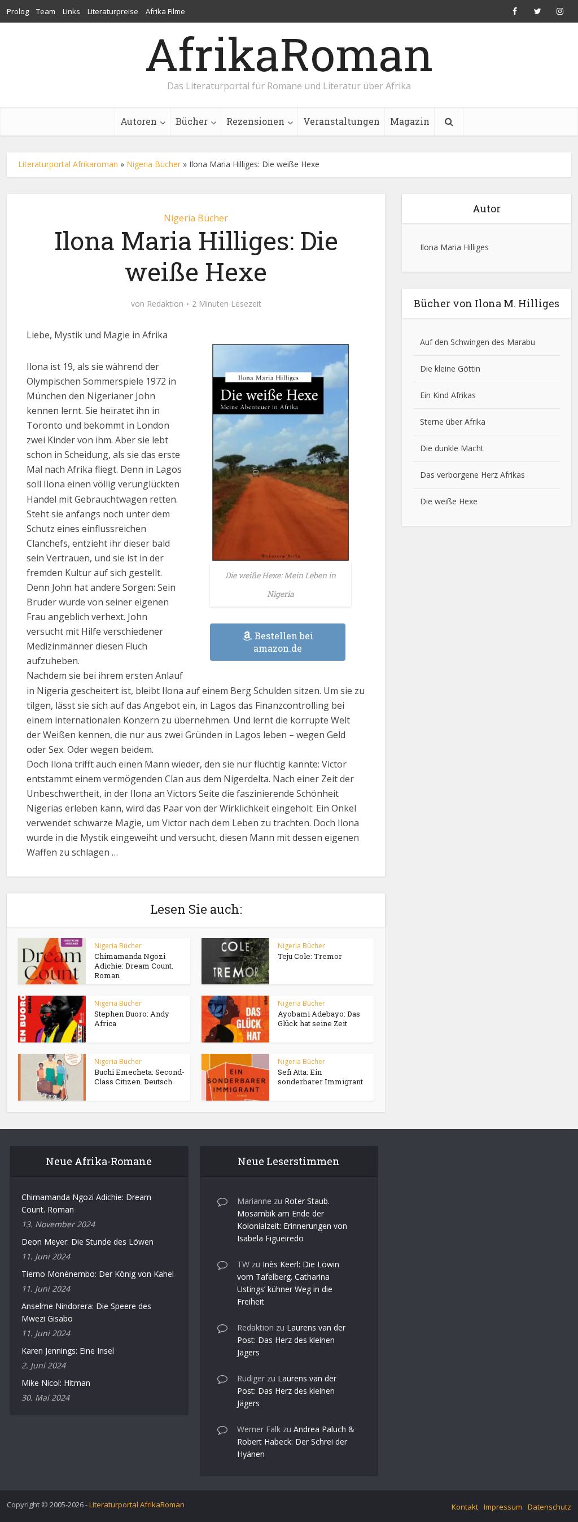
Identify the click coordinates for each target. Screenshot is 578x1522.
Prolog (18, 11)
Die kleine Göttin (450, 368)
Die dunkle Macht (452, 448)
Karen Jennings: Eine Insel (67, 1350)
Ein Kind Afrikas (448, 395)
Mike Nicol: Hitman (55, 1382)
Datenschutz (549, 1507)
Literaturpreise (112, 11)
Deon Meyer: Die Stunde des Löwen (87, 1241)
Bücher (192, 121)
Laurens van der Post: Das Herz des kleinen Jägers (291, 1340)
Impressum (503, 1507)
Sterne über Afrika (452, 421)
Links (71, 11)
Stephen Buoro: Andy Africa (131, 1018)
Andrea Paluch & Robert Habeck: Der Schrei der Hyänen (295, 1441)
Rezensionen (255, 121)
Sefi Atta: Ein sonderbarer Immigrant (320, 1077)
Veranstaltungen (341, 121)
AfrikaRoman (289, 53)
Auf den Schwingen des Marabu (477, 342)
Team (45, 11)
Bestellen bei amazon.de (283, 642)
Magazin (410, 121)
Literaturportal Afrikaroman (68, 164)
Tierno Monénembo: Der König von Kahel (97, 1273)
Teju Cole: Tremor (310, 956)
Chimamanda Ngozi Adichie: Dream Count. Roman (133, 965)
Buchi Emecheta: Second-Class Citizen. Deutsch (139, 1077)
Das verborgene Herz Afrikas (472, 474)
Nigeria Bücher (153, 164)
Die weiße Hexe (449, 501)
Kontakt (465, 1507)
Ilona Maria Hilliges (454, 247)
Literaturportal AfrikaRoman (137, 1504)
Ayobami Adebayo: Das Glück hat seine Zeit (319, 1018)
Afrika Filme (165, 11)
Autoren (138, 121)
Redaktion (165, 304)
